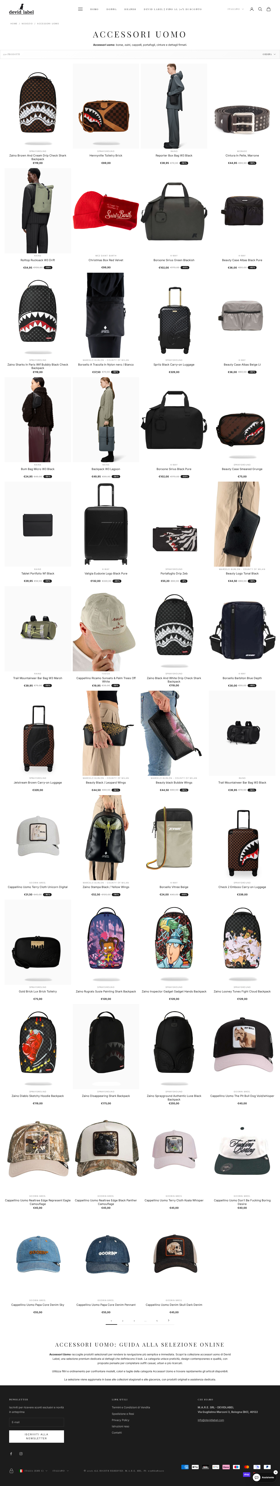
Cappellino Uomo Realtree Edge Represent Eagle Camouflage (38, 1202)
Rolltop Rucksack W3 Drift (38, 260)
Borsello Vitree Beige (174, 887)
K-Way (174, 256)
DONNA (111, 9)
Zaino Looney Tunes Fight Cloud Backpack (242, 991)
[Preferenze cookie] (11, 1471)
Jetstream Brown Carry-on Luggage (38, 782)
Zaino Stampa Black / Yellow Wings (106, 887)
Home (14, 23)
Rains (174, 151)
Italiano (234, 9)
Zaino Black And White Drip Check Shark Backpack (174, 679)
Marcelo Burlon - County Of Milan (106, 360)
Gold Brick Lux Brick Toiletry (38, 991)
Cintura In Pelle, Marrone (242, 155)
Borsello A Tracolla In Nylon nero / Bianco (106, 364)
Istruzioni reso (120, 1426)
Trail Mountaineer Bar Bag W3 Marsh (37, 678)
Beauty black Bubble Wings (174, 782)
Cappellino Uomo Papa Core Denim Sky (37, 1305)
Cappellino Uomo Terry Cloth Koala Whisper (174, 1200)
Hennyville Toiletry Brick (106, 155)
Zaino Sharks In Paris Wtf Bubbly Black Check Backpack (37, 366)
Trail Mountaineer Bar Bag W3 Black (242, 782)
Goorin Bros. (37, 883)
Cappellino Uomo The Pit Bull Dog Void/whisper (242, 1096)
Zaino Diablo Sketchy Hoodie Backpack (38, 1096)
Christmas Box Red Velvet (106, 260)
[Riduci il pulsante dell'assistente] (276, 1472)
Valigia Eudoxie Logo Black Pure (106, 573)
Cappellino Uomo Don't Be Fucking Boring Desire (242, 1202)
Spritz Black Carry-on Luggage (174, 364)
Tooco (106, 674)
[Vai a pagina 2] (168, 1320)
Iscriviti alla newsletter (36, 1436)
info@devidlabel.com (211, 1420)
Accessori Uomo (48, 23)
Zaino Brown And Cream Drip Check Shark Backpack (37, 157)
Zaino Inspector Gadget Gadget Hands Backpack (174, 991)
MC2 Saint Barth (106, 256)
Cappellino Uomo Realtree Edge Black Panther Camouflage (106, 1202)
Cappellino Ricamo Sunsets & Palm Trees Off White (106, 679)
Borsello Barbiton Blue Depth (242, 678)
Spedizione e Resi (123, 1413)
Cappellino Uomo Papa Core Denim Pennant (106, 1305)
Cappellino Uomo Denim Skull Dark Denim (174, 1305)
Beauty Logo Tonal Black (242, 573)
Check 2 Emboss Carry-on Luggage (242, 887)
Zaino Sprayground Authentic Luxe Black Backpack (174, 1097)
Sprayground (37, 151)
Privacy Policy (120, 1420)
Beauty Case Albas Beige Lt (242, 364)
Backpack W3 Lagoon (106, 469)
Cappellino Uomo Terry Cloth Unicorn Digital (38, 887)
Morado (242, 151)
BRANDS (130, 9)
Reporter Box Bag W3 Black (174, 155)
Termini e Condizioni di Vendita (131, 1407)
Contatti (117, 1432)
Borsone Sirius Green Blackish (174, 260)
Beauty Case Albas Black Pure (242, 260)
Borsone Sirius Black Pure (174, 469)
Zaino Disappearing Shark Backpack (106, 1096)
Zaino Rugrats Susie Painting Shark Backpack (106, 991)
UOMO (94, 9)
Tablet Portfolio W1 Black (37, 573)
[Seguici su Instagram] (21, 1454)
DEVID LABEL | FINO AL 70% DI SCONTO (173, 9)
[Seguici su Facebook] (11, 1454)
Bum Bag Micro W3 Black (37, 469)
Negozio (27, 23)
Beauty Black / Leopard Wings (106, 782)
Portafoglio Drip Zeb (174, 573)
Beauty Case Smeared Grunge (242, 469)
